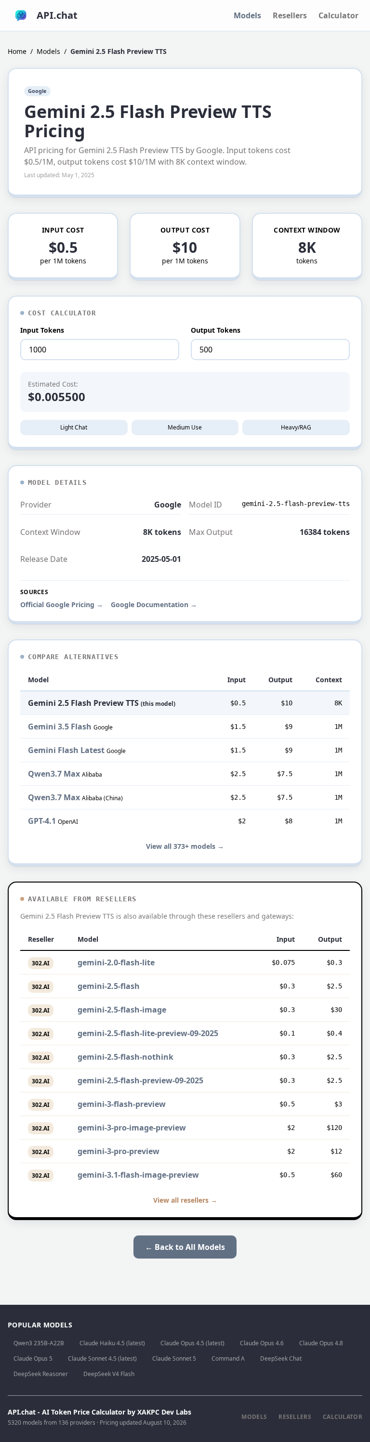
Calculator (338, 15)
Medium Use (185, 427)
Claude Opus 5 (33, 1358)
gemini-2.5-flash (109, 986)
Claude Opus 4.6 (262, 1343)
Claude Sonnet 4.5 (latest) (102, 1358)
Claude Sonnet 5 (174, 1358)
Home (17, 51)
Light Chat (73, 427)
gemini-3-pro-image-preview (132, 1127)
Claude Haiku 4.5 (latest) (112, 1343)
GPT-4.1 (42, 821)
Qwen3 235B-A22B (38, 1343)
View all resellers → (185, 1200)
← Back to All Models (185, 1247)
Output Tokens (215, 330)
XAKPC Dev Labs (164, 1411)
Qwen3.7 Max (54, 773)
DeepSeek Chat (281, 1358)
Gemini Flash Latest (66, 750)
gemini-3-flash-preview (122, 1104)
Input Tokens (42, 330)
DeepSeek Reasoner (40, 1374)
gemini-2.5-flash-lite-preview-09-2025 (148, 1033)
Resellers (290, 15)
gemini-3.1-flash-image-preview (138, 1174)
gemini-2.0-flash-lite (116, 962)
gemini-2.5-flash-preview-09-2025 (140, 1080)
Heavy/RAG (296, 427)
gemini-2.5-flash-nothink (125, 1057)
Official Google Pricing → (61, 604)
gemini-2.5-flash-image (122, 1009)
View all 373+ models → (185, 846)
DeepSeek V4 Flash (108, 1374)
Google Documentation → (154, 604)
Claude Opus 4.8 (321, 1343)
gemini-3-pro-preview (118, 1151)
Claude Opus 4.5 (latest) (192, 1343)
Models (247, 15)
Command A (228, 1358)
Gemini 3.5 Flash (60, 726)
